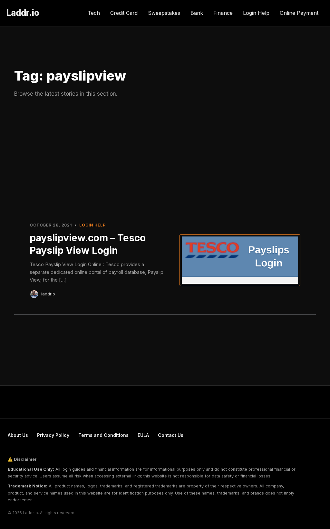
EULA (143, 435)
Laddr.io (22, 13)
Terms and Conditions (103, 435)
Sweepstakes (164, 13)
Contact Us (170, 435)
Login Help (256, 13)
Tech (94, 13)
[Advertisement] (165, 159)
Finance (223, 13)
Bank (196, 13)
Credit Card (124, 13)
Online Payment (299, 13)
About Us (18, 435)
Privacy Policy (53, 435)
